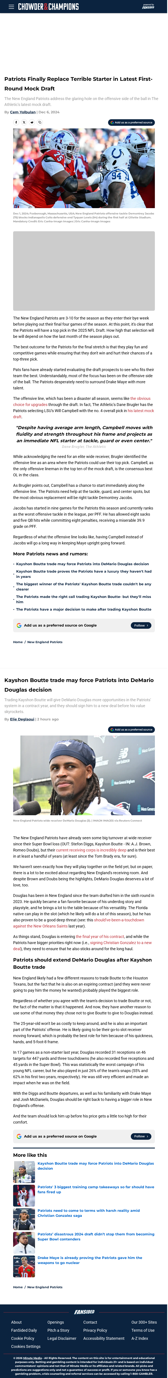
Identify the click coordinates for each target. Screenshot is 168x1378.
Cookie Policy (22, 1338)
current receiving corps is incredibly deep (91, 850)
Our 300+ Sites (144, 1322)
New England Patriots (44, 642)
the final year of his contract (100, 936)
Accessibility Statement (103, 1338)
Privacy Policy (95, 1330)
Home (18, 642)
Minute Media (32, 1358)
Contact (90, 1322)
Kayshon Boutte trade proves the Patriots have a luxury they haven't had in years (84, 574)
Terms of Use (143, 1330)
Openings (55, 1322)
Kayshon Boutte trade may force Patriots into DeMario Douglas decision (82, 564)
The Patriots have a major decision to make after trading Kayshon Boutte (83, 609)
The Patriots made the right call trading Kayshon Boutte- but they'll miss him (83, 599)
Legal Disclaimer (61, 1338)
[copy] (40, 122)
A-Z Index (139, 1338)
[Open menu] (11, 6)
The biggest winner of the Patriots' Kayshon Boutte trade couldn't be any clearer (83, 586)
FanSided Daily (24, 1330)
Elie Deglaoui (22, 719)
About (16, 1322)
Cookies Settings (25, 1346)
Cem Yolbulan (23, 112)
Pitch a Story (58, 1330)
